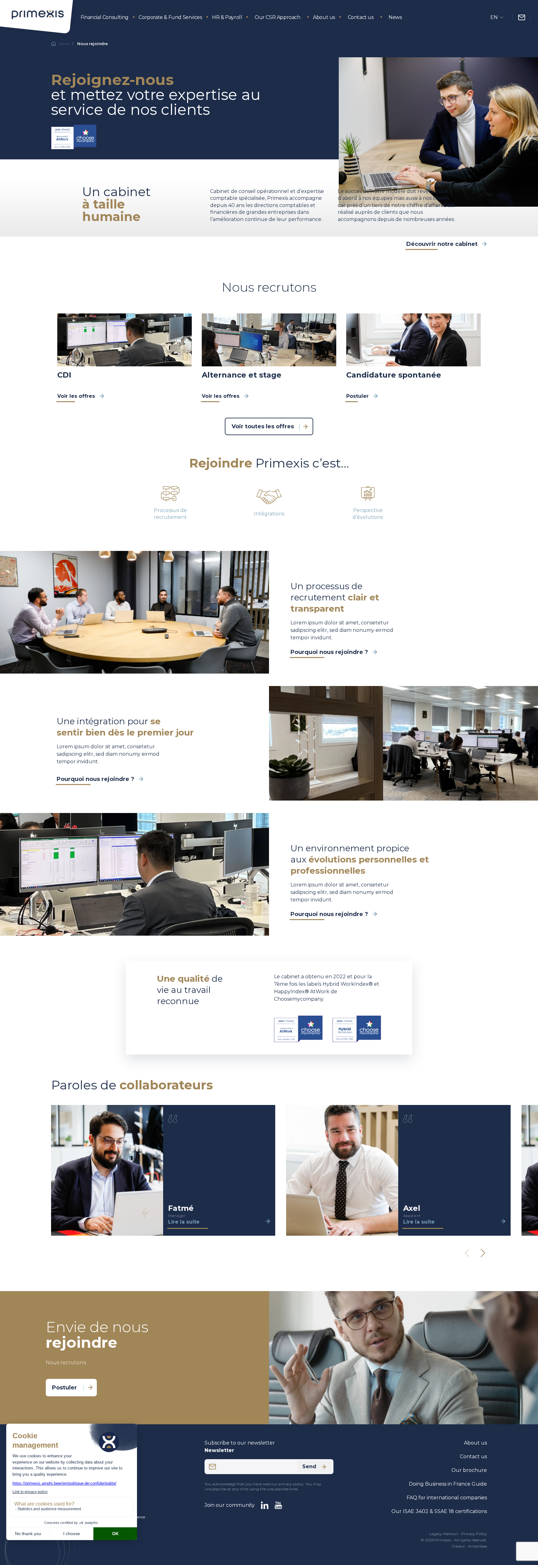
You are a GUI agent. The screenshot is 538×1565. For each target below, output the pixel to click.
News (395, 17)
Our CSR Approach (277, 17)
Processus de (170, 510)
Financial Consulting (105, 17)
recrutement (170, 517)
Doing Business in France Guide (448, 1484)
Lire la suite (184, 1222)
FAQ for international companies (447, 1498)
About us (324, 17)
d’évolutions (367, 517)
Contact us (361, 17)
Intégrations (269, 514)
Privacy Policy (474, 1533)
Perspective (368, 510)
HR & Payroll (227, 17)
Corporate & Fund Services (170, 17)
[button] (483, 1253)
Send (309, 1466)
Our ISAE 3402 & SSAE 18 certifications (439, 1511)
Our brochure (469, 1470)
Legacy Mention (443, 1533)
